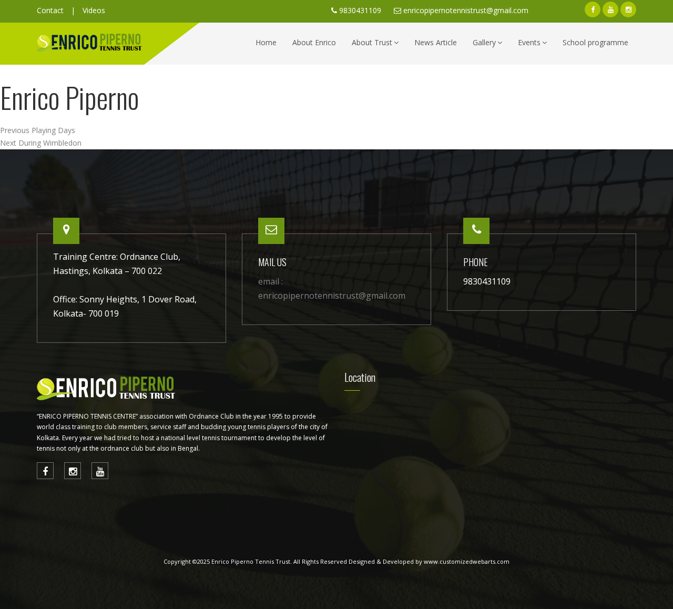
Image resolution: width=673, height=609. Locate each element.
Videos (94, 10)
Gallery (484, 42)
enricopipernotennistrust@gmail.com (465, 10)
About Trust (372, 42)
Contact (50, 10)
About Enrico (314, 42)
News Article (435, 42)
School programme (595, 42)
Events (529, 42)
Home (266, 42)
